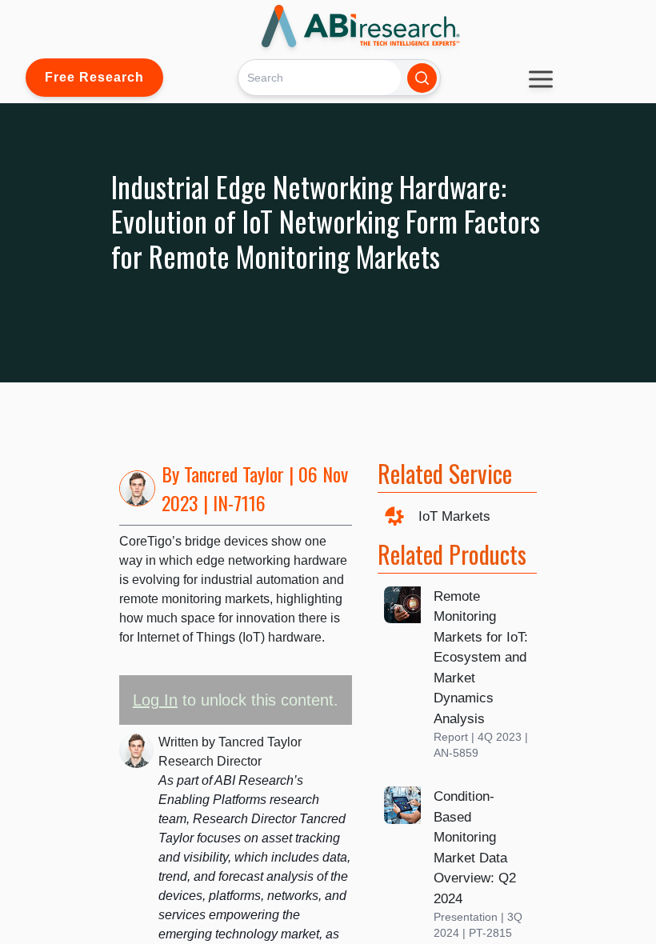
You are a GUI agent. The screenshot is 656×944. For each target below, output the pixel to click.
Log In (155, 700)
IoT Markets (454, 516)
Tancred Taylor (234, 473)
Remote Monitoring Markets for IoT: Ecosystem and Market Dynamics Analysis (481, 657)
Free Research (94, 77)
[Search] (422, 78)
